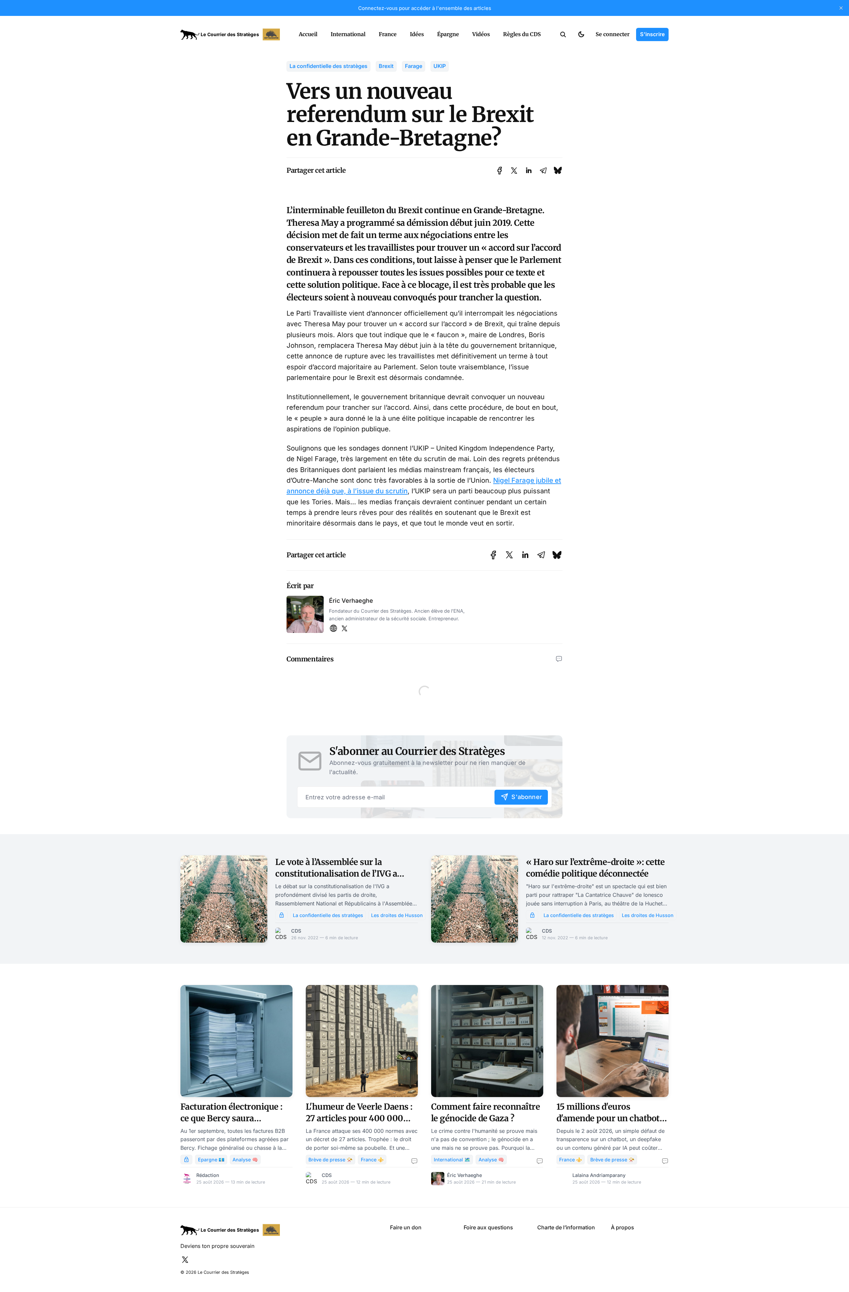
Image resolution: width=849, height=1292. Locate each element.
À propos (622, 1227)
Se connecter (612, 34)
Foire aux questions (488, 1227)
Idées (417, 34)
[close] (841, 8)
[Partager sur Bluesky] (558, 170)
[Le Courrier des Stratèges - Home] (232, 34)
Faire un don (406, 1227)
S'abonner (526, 796)
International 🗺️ (452, 1159)
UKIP (439, 66)
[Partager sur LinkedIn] (528, 170)
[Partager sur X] (514, 170)
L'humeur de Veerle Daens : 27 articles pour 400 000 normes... (359, 1118)
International (348, 34)
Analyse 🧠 (245, 1159)
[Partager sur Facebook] (499, 170)
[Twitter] (344, 629)
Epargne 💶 (211, 1159)
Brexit (386, 66)
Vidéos (481, 34)
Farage (413, 66)
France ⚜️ (372, 1159)
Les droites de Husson (397, 915)
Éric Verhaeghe (351, 600)
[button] (563, 34)
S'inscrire (652, 34)
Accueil (308, 34)
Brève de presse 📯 (330, 1159)
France (388, 34)
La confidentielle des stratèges (328, 66)
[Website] (333, 629)
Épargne (448, 34)
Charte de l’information (566, 1227)
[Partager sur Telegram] (543, 170)
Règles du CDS (522, 34)
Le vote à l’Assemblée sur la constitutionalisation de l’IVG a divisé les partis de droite (336, 874)
